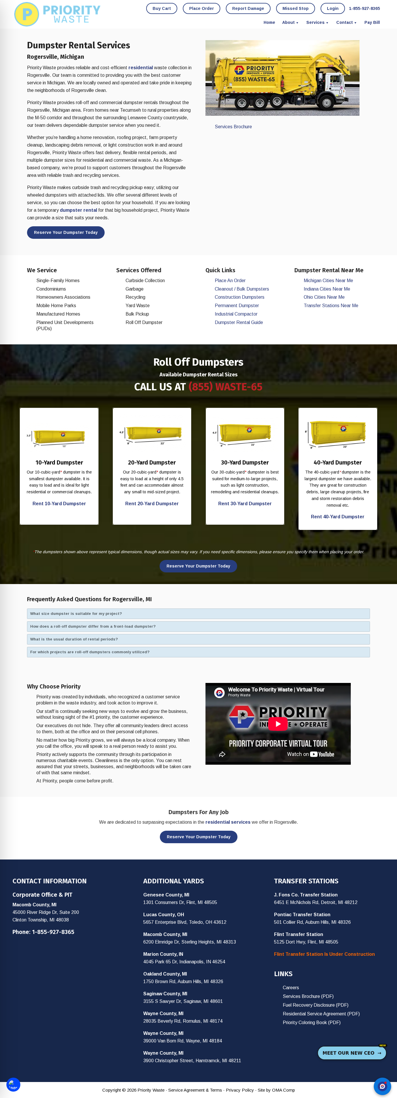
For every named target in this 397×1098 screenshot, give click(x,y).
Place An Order (230, 280)
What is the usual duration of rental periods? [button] (74, 639)
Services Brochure (233, 126)
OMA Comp (283, 1090)
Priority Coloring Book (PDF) (312, 1022)
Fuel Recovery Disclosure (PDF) (315, 1005)
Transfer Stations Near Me (331, 305)
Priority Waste (57, 14)
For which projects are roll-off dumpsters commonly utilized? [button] (90, 652)
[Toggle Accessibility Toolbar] (13, 1084)
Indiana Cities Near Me (327, 288)
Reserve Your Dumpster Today (66, 232)
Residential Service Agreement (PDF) (321, 1013)
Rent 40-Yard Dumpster (337, 516)
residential (140, 67)
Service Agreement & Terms (195, 1090)
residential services (228, 822)
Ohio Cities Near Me (324, 297)
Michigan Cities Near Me (328, 280)
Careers (291, 987)
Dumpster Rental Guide (239, 322)
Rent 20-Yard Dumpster (152, 503)
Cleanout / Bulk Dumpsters (242, 288)
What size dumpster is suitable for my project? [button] (76, 613)
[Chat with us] (382, 1086)
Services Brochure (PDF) (308, 996)
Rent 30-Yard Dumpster (245, 503)
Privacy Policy (240, 1090)
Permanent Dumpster (237, 305)
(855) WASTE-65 (225, 386)
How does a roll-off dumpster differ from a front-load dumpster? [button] (93, 626)
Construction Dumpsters (239, 297)
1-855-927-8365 (53, 931)
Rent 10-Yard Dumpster (59, 503)
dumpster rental (78, 210)
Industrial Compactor (236, 314)
